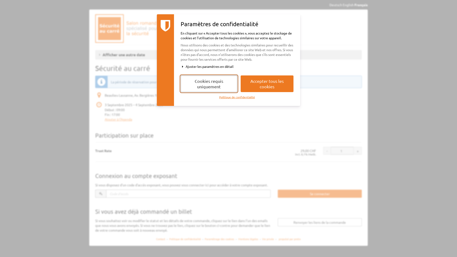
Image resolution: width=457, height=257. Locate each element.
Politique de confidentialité (237, 97)
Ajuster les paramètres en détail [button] (209, 66)
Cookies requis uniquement (209, 84)
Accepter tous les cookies (267, 84)
